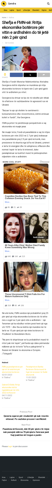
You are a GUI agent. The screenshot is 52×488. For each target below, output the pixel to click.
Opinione (36, 480)
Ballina (11, 18)
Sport (19, 10)
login (10, 446)
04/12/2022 (9, 43)
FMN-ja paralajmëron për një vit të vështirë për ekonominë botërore (12, 369)
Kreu (5, 10)
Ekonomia (24, 480)
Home (4, 18)
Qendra (12, 3)
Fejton (44, 10)
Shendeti (35, 10)
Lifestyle (26, 10)
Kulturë (13, 480)
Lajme (12, 10)
